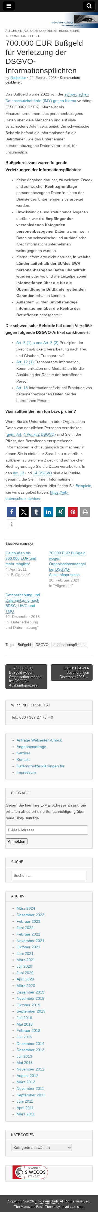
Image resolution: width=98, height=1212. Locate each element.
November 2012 (30, 1069)
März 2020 (26, 985)
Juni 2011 (25, 1101)
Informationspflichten (69, 645)
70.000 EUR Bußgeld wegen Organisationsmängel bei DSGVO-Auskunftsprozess (67, 564)
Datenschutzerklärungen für (41, 766)
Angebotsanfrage (31, 747)
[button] (11, 512)
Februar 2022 (28, 934)
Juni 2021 (25, 953)
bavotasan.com (72, 1207)
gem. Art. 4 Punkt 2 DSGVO (30, 434)
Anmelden (16, 841)
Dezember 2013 (30, 1050)
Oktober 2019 (28, 1005)
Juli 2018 (24, 1018)
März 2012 (26, 1082)
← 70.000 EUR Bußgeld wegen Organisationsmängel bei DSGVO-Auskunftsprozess (25, 676)
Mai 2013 (25, 1062)
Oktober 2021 (28, 947)
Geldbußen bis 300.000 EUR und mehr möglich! (20, 558)
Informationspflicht (23, 36)
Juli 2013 (24, 1056)
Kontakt (23, 759)
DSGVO (42, 645)
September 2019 (31, 1011)
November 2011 (30, 1088)
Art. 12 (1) (25, 362)
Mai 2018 (25, 1024)
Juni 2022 (25, 927)
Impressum (26, 772)
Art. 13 (22, 388)
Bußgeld (24, 645)
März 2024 (26, 908)
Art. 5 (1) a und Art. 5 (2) (37, 342)
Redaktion (18, 78)
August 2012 (27, 1075)
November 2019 (30, 998)
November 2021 (30, 941)
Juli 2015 (24, 1037)
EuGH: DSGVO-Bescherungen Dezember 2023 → (74, 672)
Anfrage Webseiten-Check (39, 740)
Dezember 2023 (30, 915)
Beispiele (83, 486)
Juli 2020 (24, 966)
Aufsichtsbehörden (40, 30)
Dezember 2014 (30, 1043)
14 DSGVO (42, 473)
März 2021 (26, 960)
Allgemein (13, 30)
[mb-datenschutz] (49, 20)
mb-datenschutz (47, 1201)
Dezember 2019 (30, 992)
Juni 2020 (25, 973)
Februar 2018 (28, 1030)
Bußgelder (69, 30)
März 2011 (26, 1114)
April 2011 (25, 1108)
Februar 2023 (28, 921)
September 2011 (31, 1095)
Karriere (23, 753)
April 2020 (25, 979)
